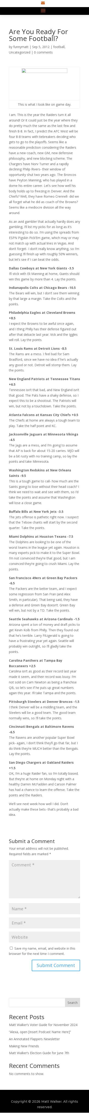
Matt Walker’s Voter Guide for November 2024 (43, 1025)
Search (73, 1002)
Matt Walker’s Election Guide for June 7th (39, 1053)
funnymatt (21, 47)
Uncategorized (19, 52)
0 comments (43, 52)
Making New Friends (24, 1046)
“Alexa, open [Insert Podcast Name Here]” (40, 1032)
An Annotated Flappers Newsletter (34, 1039)
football (59, 47)
